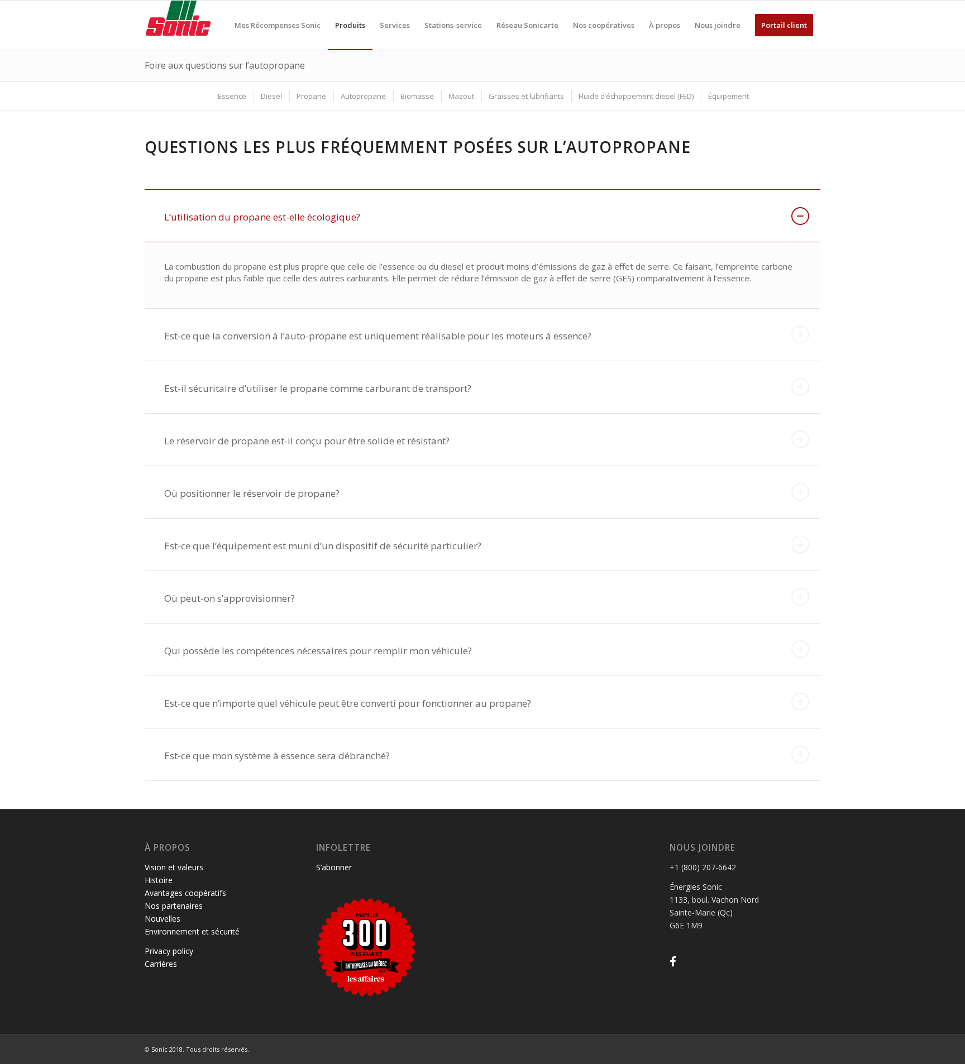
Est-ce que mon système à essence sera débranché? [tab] (277, 755)
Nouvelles (162, 918)
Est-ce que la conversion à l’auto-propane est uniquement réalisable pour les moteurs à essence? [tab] (377, 335)
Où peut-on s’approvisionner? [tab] (229, 598)
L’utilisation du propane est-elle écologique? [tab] (262, 216)
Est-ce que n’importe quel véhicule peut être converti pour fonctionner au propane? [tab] (347, 703)
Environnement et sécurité (192, 931)
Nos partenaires (174, 905)
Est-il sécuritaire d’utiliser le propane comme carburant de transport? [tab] (317, 388)
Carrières (161, 963)
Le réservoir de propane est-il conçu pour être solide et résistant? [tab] (307, 440)
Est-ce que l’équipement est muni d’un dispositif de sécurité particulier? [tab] (322, 545)
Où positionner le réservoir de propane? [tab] (252, 493)
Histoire (159, 880)
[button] (673, 961)
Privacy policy (169, 951)
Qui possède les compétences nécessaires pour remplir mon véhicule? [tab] (318, 650)
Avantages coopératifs (185, 893)
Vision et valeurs (174, 867)
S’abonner (334, 867)
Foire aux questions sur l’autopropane (225, 65)
